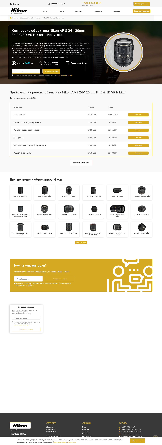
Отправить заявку (51, 71)
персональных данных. (65, 75)
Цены (62, 11)
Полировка (18, 137)
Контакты (116, 11)
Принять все (137, 441)
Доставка (98, 11)
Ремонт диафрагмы (22, 153)
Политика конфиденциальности (64, 442)
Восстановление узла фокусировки (29, 145)
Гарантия (78, 11)
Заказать (138, 114)
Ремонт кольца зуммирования (27, 122)
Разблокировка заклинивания (27, 130)
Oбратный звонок (141, 11)
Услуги (44, 11)
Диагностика (19, 114)
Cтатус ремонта (142, 4)
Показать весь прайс (81, 162)
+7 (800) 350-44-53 (91, 3)
